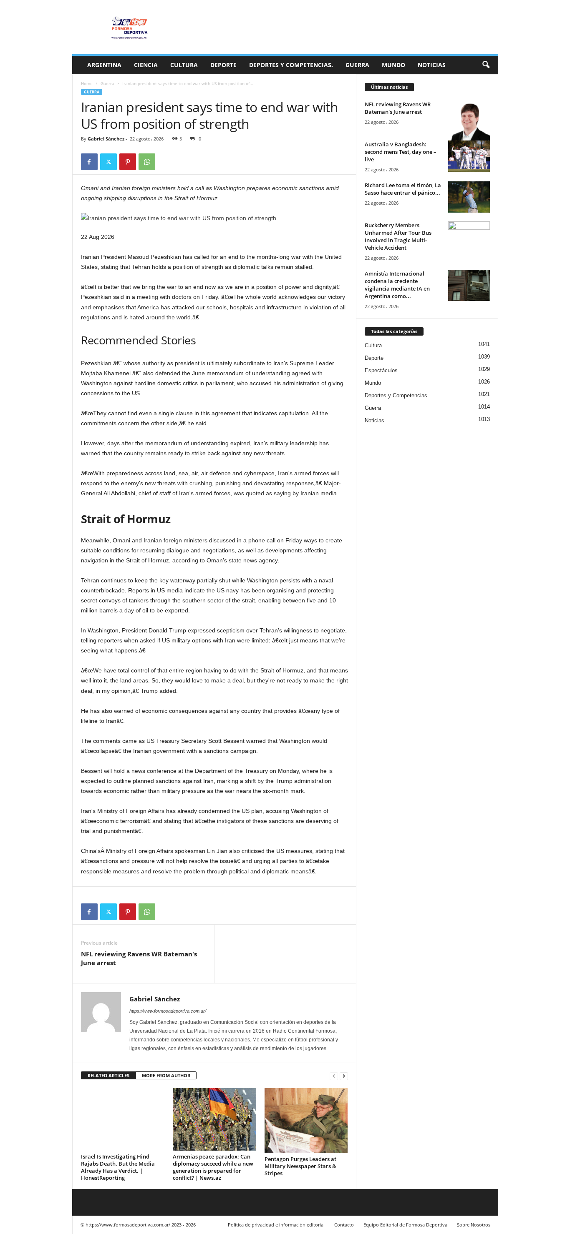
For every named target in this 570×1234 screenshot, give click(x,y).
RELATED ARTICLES (108, 1075)
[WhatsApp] (147, 161)
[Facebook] (89, 161)
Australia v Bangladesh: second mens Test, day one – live (400, 151)
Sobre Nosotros (473, 1224)
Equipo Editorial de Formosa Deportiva (405, 1224)
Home (87, 83)
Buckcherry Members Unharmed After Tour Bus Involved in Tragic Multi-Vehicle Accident (398, 236)
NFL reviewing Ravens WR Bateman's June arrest (139, 958)
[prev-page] (334, 1075)
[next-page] (344, 1075)
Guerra (357, 65)
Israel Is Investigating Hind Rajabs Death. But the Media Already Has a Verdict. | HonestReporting (118, 1167)
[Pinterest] (127, 161)
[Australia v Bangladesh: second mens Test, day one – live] (469, 156)
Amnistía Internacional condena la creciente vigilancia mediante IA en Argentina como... (397, 285)
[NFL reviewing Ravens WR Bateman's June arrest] (469, 121)
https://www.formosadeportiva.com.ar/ (167, 1010)
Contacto (344, 1224)
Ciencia (146, 65)
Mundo (393, 65)
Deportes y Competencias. (291, 65)
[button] (486, 65)
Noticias (432, 65)
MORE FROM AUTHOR (166, 1075)
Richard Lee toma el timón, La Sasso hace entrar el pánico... (403, 188)
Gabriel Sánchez (106, 138)
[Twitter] (108, 161)
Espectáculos (381, 370)
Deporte (223, 65)
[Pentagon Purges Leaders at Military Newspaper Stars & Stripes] (306, 1120)
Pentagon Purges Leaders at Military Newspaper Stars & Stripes (300, 1166)
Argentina (104, 65)
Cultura (184, 65)
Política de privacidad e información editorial (276, 1224)
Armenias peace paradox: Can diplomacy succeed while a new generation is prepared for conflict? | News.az (213, 1167)
